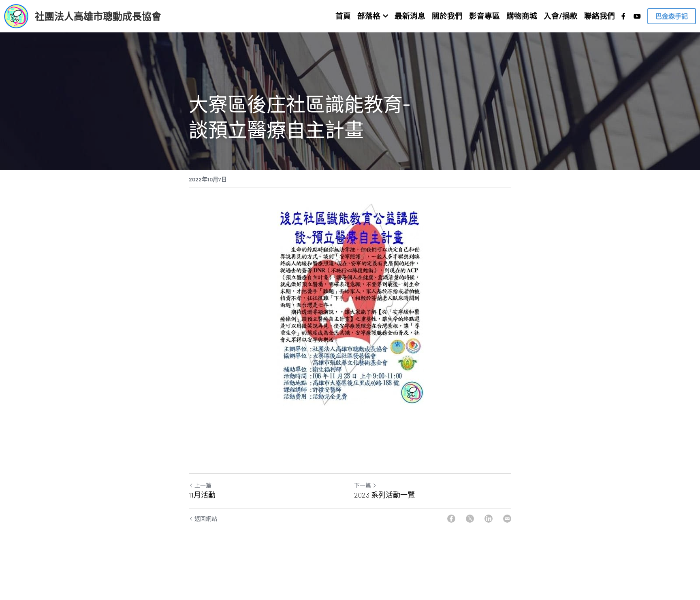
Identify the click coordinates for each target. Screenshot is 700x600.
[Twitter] (470, 519)
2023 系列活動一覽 (384, 494)
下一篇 (362, 485)
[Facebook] (451, 519)
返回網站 (205, 518)
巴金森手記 (671, 16)
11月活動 (202, 494)
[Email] (507, 519)
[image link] (16, 15)
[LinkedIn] (488, 519)
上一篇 (202, 485)
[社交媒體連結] (623, 16)
